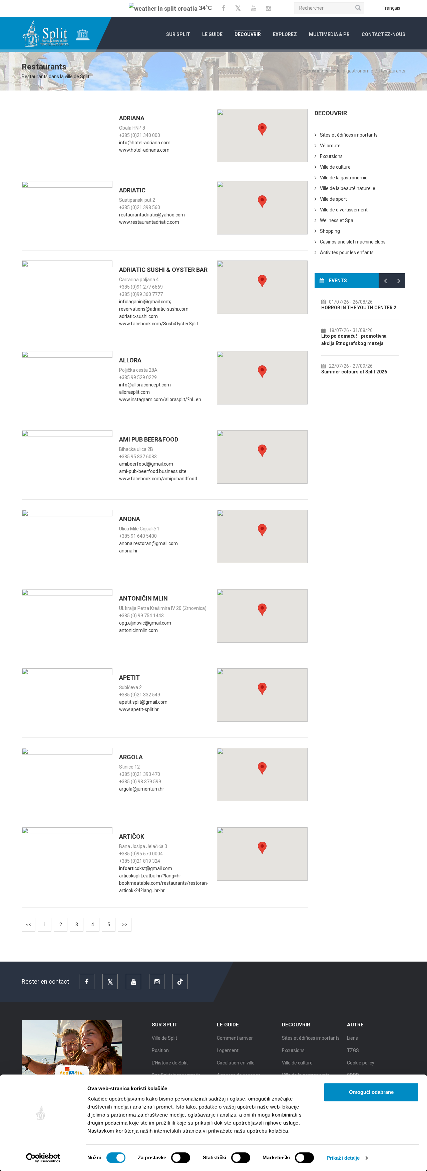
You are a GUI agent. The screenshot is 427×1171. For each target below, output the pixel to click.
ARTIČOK (131, 836)
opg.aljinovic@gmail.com (145, 623)
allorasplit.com (134, 392)
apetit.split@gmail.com (143, 702)
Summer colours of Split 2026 (354, 371)
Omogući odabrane (371, 1092)
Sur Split (178, 34)
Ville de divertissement (344, 209)
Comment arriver (235, 1038)
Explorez (285, 34)
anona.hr (128, 550)
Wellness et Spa (336, 220)
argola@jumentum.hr (141, 789)
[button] (262, 129)
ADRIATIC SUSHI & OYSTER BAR (163, 269)
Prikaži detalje (343, 1158)
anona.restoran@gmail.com (148, 543)
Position (160, 1050)
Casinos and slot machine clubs (353, 241)
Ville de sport (333, 199)
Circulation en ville (236, 1062)
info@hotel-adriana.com (144, 142)
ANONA (129, 518)
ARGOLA (131, 757)
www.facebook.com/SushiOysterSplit (158, 323)
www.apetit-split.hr (139, 709)
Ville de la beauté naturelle (347, 188)
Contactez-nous (383, 34)
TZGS (353, 1050)
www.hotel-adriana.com (144, 150)
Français (391, 8)
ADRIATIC (132, 190)
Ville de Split (164, 1038)
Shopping (330, 231)
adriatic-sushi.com (138, 316)
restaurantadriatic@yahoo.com (152, 214)
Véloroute (330, 145)
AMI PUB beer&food (148, 439)
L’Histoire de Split (170, 1062)
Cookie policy (360, 1062)
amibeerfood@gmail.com (146, 464)
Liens (352, 1038)
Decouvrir (248, 34)
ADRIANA (131, 118)
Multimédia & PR (329, 34)
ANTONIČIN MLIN (143, 598)
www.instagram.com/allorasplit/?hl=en (160, 399)
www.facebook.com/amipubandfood (158, 478)
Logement (228, 1050)
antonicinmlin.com (138, 630)
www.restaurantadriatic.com (149, 222)
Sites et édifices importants (349, 135)
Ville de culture (335, 167)
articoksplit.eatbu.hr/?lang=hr (150, 875)
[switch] (180, 1157)
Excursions (331, 156)
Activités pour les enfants (347, 252)
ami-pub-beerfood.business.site (152, 471)
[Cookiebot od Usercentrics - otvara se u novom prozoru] (43, 1158)
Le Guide (212, 34)
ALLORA (130, 360)
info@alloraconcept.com (145, 384)
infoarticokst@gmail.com (145, 868)
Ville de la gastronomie (344, 177)
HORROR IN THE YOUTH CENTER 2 (358, 307)
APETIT (129, 677)
